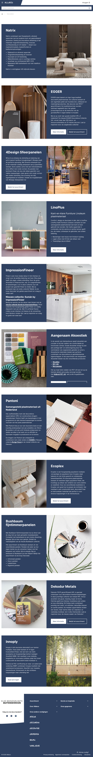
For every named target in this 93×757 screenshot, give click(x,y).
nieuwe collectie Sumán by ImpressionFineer (22, 304)
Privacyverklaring (48, 754)
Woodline (56, 362)
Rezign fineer (17, 442)
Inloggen (85, 2)
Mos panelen (57, 366)
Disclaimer (87, 754)
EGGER (31, 440)
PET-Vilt (56, 364)
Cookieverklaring (77, 754)
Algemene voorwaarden (62, 754)
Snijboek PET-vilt (60, 374)
